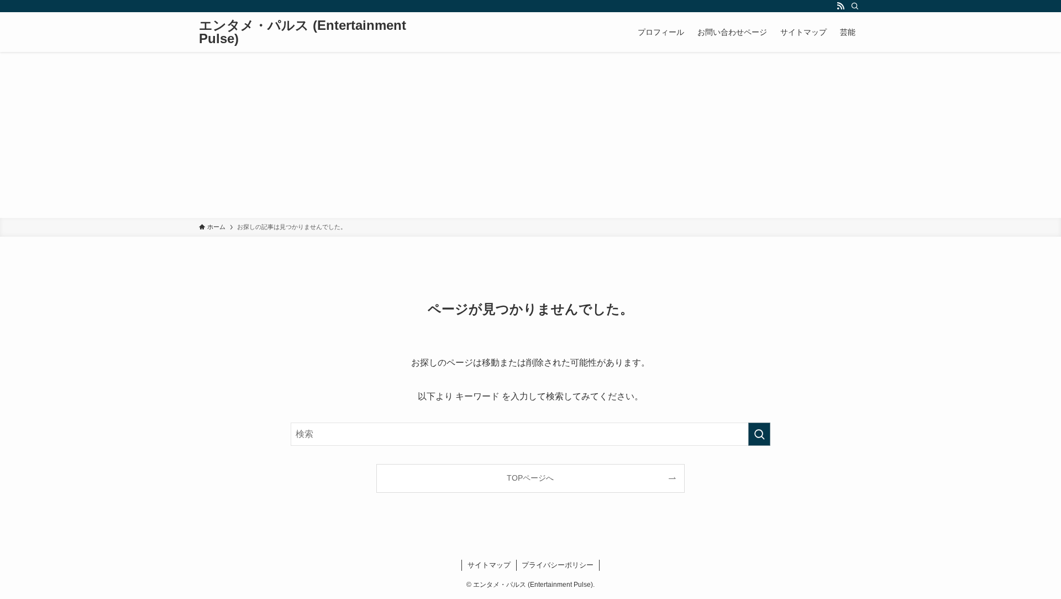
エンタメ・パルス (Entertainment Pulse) (302, 32)
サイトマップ (489, 565)
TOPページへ (530, 477)
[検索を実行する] (759, 434)
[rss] (840, 6)
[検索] (855, 6)
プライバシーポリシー (557, 565)
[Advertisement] (530, 135)
